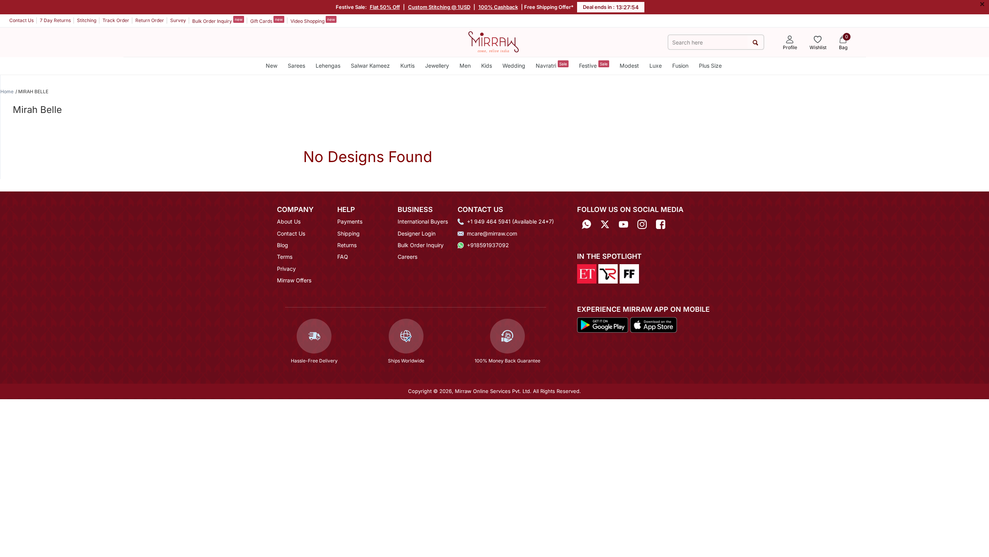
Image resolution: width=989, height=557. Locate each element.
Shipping (348, 233)
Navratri (551, 65)
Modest (629, 65)
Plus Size (710, 65)
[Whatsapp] (586, 224)
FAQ (342, 256)
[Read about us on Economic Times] (586, 273)
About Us (289, 221)
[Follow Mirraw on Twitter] (604, 224)
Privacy (286, 268)
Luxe (655, 65)
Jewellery (437, 65)
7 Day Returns (55, 20)
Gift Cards (266, 20)
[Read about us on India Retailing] (608, 273)
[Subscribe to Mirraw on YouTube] (623, 224)
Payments (349, 221)
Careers (407, 256)
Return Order (149, 20)
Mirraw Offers (294, 280)
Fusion (680, 65)
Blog (282, 245)
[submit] (755, 42)
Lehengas (328, 65)
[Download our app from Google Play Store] (602, 324)
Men (465, 65)
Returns (347, 245)
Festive (593, 65)
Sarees (296, 65)
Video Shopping (312, 20)
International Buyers (423, 221)
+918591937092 (488, 245)
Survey (178, 20)
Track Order (115, 20)
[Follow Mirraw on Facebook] (660, 224)
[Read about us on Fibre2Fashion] (629, 273)
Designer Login (417, 233)
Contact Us (21, 20)
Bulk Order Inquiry (217, 20)
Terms (284, 256)
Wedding (513, 65)
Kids (486, 65)
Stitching (86, 20)
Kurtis (407, 65)
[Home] (493, 41)
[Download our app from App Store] (653, 324)
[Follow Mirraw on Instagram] (642, 224)
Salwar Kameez (370, 65)
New (271, 65)
